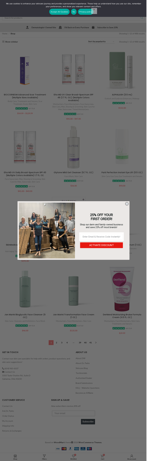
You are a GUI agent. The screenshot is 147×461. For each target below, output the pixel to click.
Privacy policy (85, 12)
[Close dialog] (126, 203)
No (73, 12)
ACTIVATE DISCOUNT (101, 245)
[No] (94, 11)
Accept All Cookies (59, 12)
